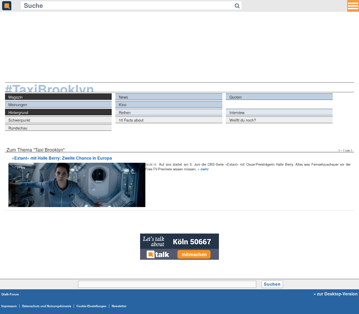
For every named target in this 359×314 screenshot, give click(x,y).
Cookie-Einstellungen (91, 306)
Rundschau (17, 128)
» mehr (203, 169)
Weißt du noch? (242, 120)
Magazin (15, 97)
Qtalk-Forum (10, 294)
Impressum (9, 306)
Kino (122, 104)
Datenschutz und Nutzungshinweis (46, 306)
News (123, 97)
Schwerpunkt (19, 120)
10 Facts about (131, 120)
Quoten (235, 97)
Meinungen (17, 104)
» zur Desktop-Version (336, 294)
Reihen (125, 112)
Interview (236, 112)
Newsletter (119, 306)
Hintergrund (18, 112)
